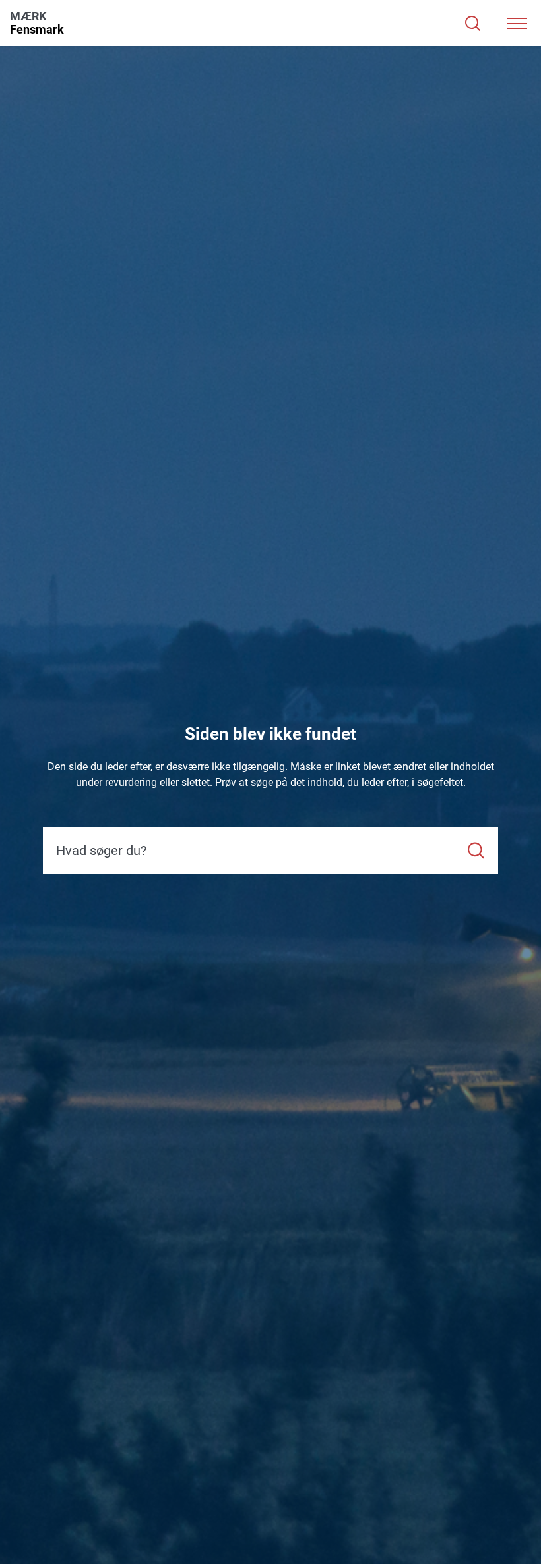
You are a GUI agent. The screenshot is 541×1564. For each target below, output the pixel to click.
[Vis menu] (517, 23)
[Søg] (476, 851)
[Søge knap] (473, 23)
